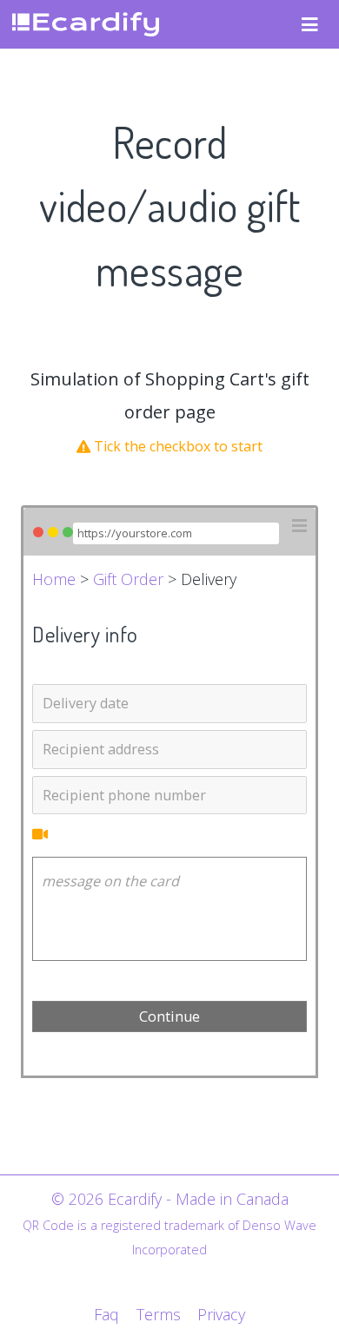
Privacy (221, 1314)
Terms (158, 1314)
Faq (106, 1314)
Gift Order (128, 579)
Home (54, 579)
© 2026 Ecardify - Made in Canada (170, 1198)
